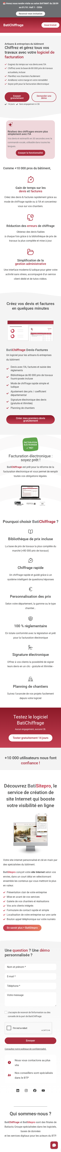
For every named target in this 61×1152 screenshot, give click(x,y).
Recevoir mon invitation (30, 13)
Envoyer (30, 1040)
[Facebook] (34, 1090)
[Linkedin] (17, 1090)
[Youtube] (43, 1090)
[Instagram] (26, 1090)
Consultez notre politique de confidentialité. (25, 1049)
